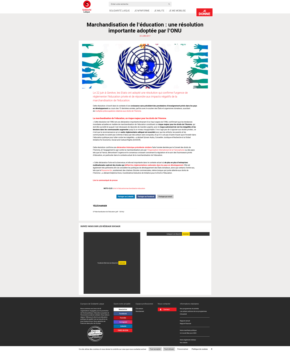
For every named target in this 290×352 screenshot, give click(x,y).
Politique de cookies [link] (200, 349)
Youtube (123, 318)
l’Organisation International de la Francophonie (166, 150)
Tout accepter (155, 349)
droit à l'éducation (119, 188)
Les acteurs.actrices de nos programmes (193, 311)
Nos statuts (183, 342)
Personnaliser (182, 349)
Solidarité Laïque (119, 11)
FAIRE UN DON (123, 330)
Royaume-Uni (106, 170)
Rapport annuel (185, 321)
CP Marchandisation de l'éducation (108, 212)
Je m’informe (141, 11)
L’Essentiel (183, 314)
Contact (166, 309)
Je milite (159, 11)
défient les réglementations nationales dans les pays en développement (154, 165)
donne (204, 12)
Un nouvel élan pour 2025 (188, 333)
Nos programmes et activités (189, 308)
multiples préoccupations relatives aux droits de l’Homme (118, 111)
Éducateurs (139, 308)
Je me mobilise (177, 11)
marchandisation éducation (135, 188)
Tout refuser (169, 349)
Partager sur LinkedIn (125, 196)
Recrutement (140, 311)
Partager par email (165, 196)
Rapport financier (185, 323)
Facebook (123, 314)
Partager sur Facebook (146, 196)
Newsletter (123, 309)
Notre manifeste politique (188, 330)
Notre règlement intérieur (188, 340)
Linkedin (123, 326)
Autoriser (122, 263)
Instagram (123, 322)
